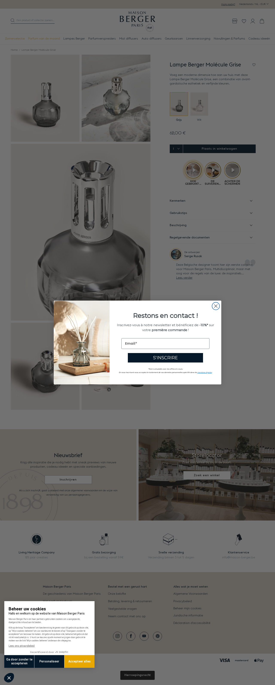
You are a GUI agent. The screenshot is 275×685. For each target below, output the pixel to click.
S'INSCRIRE (165, 357)
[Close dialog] (216, 306)
